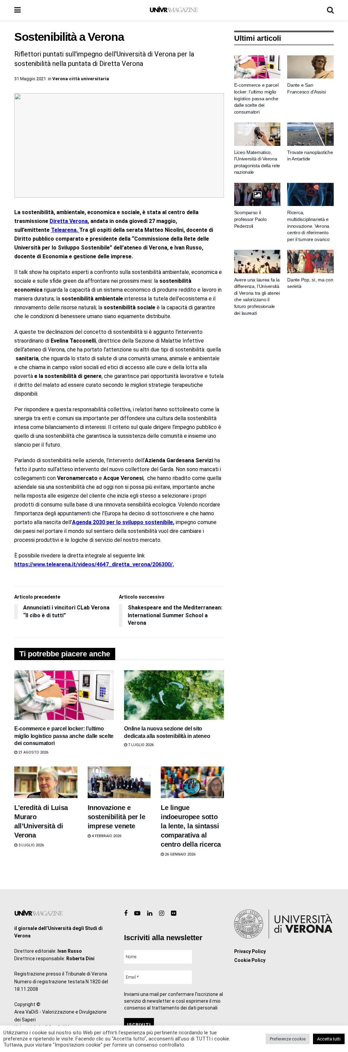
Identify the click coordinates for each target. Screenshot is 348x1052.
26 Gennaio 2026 (179, 854)
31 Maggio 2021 (30, 78)
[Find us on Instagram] (161, 913)
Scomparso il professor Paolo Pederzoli (250, 219)
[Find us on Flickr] (173, 913)
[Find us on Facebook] (125, 913)
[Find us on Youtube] (137, 913)
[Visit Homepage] (174, 10)
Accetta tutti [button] (329, 1038)
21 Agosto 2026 (32, 752)
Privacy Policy (250, 951)
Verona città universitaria (80, 78)
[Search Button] (330, 10)
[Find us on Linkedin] (149, 913)
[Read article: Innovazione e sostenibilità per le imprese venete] (119, 782)
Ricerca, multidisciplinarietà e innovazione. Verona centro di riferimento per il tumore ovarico (308, 226)
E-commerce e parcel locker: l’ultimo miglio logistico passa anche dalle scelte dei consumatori (64, 736)
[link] (69, 221)
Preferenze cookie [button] (288, 1038)
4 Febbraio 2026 (106, 836)
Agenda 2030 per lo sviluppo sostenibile (122, 522)
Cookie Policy (249, 960)
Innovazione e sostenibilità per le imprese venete (116, 817)
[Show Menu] (17, 10)
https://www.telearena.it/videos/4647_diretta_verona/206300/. (94, 564)
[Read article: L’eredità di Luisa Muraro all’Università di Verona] (45, 782)
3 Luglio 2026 (30, 845)
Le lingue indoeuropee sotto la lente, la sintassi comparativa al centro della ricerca (191, 826)
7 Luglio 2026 (140, 745)
